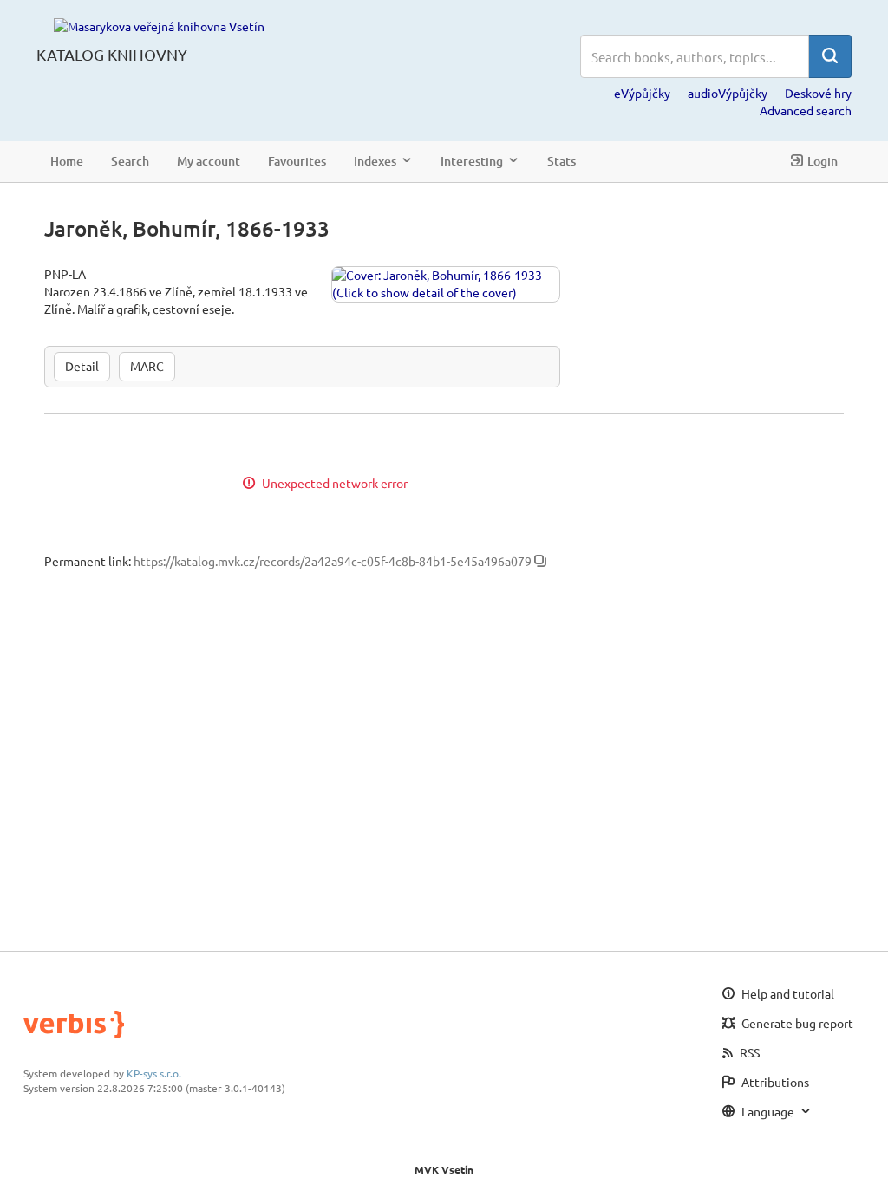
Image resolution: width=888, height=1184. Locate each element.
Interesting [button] (472, 161)
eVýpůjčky (642, 93)
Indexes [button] (375, 161)
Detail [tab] (82, 366)
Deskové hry (818, 93)
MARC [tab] (147, 366)
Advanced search (806, 110)
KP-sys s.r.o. (154, 1073)
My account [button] (208, 161)
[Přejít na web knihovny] (159, 25)
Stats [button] (561, 161)
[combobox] (694, 56)
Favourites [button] (297, 161)
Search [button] (130, 161)
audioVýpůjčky (727, 93)
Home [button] (66, 161)
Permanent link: (87, 561)
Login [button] (822, 161)
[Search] (830, 56)
